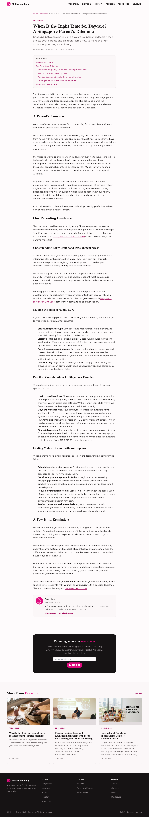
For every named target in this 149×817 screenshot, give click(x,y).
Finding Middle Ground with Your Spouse (56, 81)
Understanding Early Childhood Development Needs (62, 70)
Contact (115, 788)
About (114, 784)
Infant (98, 4)
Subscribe (74, 665)
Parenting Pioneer (85, 788)
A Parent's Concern (44, 62)
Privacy (114, 792)
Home (35, 14)
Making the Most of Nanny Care (52, 73)
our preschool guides (76, 588)
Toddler (110, 4)
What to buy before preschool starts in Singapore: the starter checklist (27, 734)
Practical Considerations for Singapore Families (59, 77)
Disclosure (116, 797)
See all (138, 694)
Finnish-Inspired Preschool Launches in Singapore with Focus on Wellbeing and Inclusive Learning (73, 735)
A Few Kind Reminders (46, 84)
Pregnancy (73, 4)
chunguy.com (51, 613)
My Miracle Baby (66, 613)
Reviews (137, 4)
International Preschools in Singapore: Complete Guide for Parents (113, 735)
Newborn (87, 4)
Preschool (123, 4)
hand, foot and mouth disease (69, 236)
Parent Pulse (82, 792)
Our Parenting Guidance (47, 66)
